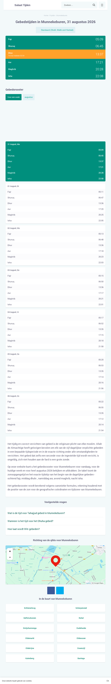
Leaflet (88, 583)
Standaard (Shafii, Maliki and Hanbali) (57, 30)
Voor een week (13, 97)
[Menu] (102, 5)
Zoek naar (94, 5)
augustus (29, 97)
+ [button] (10, 551)
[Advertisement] (55, 120)
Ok (108, 681)
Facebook (51, 590)
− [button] (10, 557)
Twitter (60, 590)
